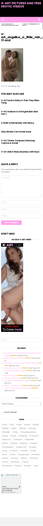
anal (5, 425)
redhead (36, 454)
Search (39, 19)
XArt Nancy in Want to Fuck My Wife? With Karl (21, 363)
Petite (34, 451)
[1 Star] (1, 86)
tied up (18, 466)
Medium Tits (22, 447)
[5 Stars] (7, 86)
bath (20, 425)
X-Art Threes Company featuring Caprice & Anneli (18, 141)
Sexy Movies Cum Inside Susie (16, 131)
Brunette (7, 432)
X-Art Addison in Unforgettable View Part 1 (10, 24)
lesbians (24, 443)
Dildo (16, 432)
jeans (6, 443)
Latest (21, 15)
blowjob (33, 428)
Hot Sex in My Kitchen (12, 378)
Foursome (34, 436)
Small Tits (34, 458)
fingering (24, 436)
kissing (14, 443)
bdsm (28, 425)
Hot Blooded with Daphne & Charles (17, 381)
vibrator (28, 466)
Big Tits (6, 428)
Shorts (6, 458)
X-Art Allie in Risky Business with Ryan (20, 151)
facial (14, 436)
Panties (25, 451)
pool (5, 454)
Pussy (13, 454)
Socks (6, 462)
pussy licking (24, 454)
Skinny (24, 458)
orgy (5, 451)
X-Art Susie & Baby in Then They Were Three (20, 101)
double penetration (29, 432)
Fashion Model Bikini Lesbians (15, 371)
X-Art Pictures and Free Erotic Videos (21, 4)
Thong (26, 462)
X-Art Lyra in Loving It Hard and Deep (17, 388)
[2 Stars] (3, 86)
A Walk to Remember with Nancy (30, 24)
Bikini (15, 428)
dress (6, 436)
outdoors (14, 451)
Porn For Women (10, 412)
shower (15, 458)
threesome (8, 466)
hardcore (18, 439)
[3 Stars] (4, 86)
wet (36, 466)
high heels (30, 439)
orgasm (33, 447)
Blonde (23, 428)
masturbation (8, 447)
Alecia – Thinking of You (13, 386)
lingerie (34, 443)
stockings (15, 462)
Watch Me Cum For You (13, 368)
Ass (12, 425)
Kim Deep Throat (10, 376)
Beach (36, 425)
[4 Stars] (5, 86)
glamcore (7, 439)
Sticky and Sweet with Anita (14, 358)
